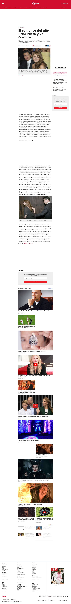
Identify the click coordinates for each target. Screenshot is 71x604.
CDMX (33, 570)
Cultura (45, 7)
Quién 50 (63, 7)
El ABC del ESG (34, 590)
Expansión (19, 584)
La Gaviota (43, 119)
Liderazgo (4, 590)
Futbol (18, 575)
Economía (19, 587)
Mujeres (4, 588)
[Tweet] (46, 45)
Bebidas (3, 574)
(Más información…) (46, 241)
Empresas (19, 585)
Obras (18, 590)
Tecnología (19, 589)
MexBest (4, 572)
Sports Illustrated (21, 574)
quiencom (68, 596)
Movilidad (34, 587)
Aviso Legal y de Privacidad (42, 600)
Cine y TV (18, 570)
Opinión (33, 572)
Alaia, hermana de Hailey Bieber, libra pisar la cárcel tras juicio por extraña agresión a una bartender (60, 74)
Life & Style (19, 566)
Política (26, 243)
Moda (25, 7)
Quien (63, 596)
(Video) (35, 129)
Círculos (20, 7)
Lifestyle (19, 581)
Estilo (18, 567)
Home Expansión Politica (21, 586)
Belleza (30, 7)
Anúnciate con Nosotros (62, 600)
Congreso (34, 569)
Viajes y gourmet (38, 7)
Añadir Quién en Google (37, 45)
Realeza (14, 7)
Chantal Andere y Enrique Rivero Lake (37, 133)
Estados (33, 571)
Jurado (3, 580)
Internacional (20, 588)
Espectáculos (7, 7)
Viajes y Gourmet (5, 569)
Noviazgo (31, 243)
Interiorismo (34, 581)
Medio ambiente (35, 584)
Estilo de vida (4, 586)
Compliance (52, 600)
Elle (3, 582)
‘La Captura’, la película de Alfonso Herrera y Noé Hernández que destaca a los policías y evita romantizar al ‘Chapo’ (60, 81)
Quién (3, 563)
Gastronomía (4, 573)
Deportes (19, 569)
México (33, 568)
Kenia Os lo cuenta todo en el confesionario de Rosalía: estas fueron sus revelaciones (59, 89)
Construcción (34, 576)
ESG (18, 591)
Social (33, 585)
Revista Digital (65, 3)
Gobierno (34, 567)
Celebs (3, 585)
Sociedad (34, 573)
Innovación (34, 589)
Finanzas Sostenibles (36, 588)
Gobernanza (34, 586)
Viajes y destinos (5, 575)
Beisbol (18, 576)
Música (18, 571)
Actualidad (4, 589)
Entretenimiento (20, 568)
